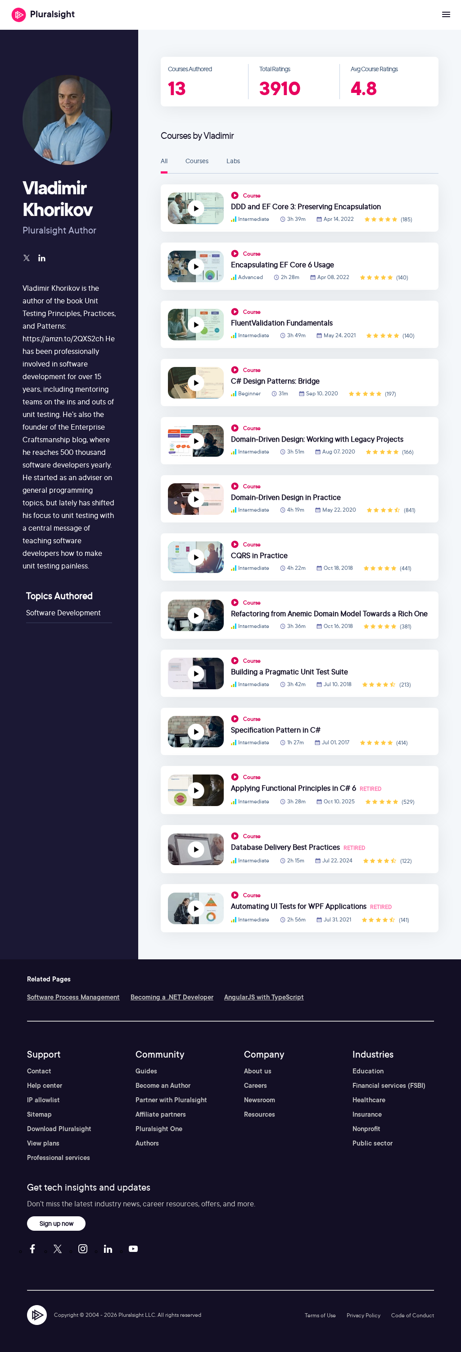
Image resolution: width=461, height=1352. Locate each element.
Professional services (58, 1157)
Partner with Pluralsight (171, 1100)
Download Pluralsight (59, 1128)
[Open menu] (446, 14)
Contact (39, 1071)
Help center (44, 1085)
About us (257, 1071)
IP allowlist (43, 1100)
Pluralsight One (159, 1128)
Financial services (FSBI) (389, 1085)
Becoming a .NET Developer (172, 997)
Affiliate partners (161, 1114)
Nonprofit (366, 1128)
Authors (147, 1143)
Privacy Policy (363, 1315)
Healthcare (369, 1100)
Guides (146, 1071)
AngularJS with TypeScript (264, 997)
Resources (259, 1114)
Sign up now (56, 1223)
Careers (255, 1085)
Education (368, 1071)
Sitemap (39, 1114)
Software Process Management (73, 997)
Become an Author (163, 1085)
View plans (43, 1143)
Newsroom (259, 1100)
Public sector (373, 1143)
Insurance (367, 1114)
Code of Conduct (412, 1315)
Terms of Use (320, 1315)
